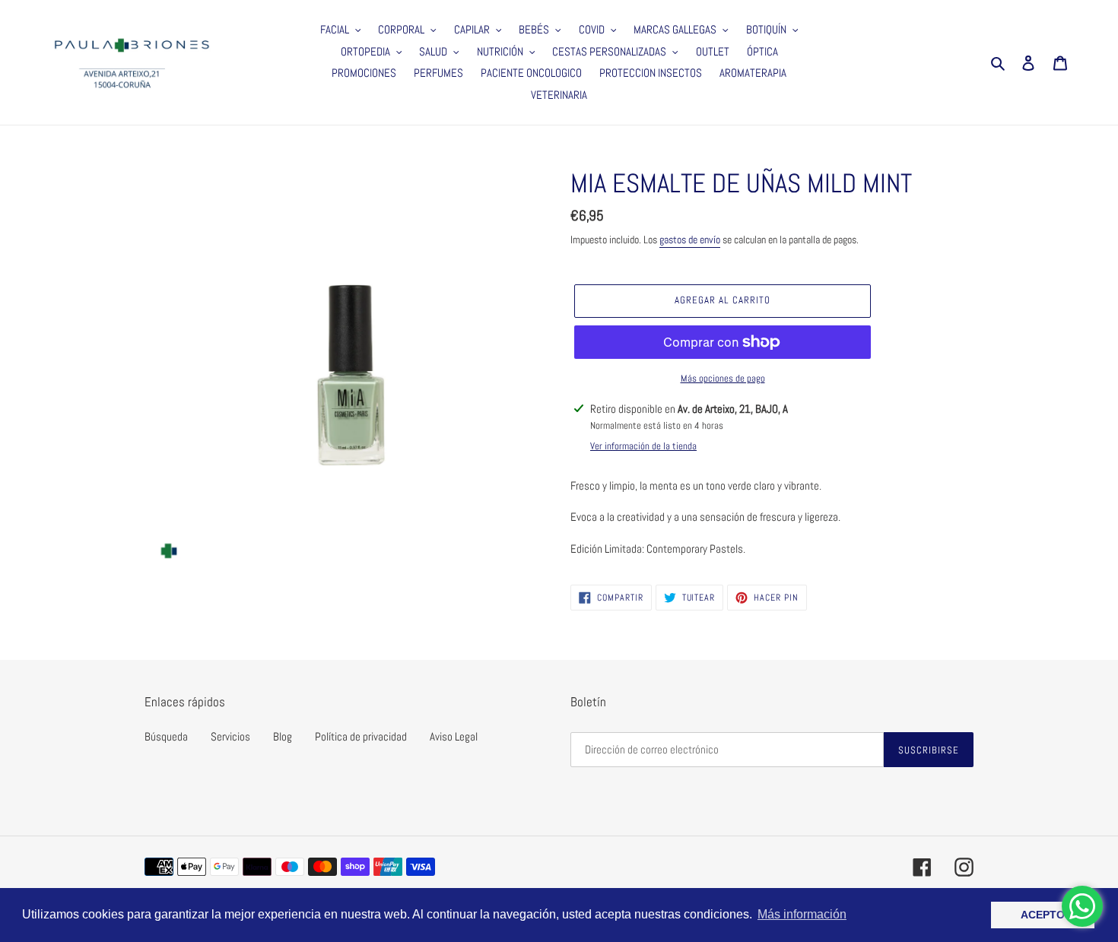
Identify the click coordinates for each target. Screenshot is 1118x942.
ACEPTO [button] (1043, 915)
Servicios (230, 736)
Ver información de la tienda (643, 445)
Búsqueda (166, 736)
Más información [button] (802, 914)
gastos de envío (689, 239)
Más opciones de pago (723, 378)
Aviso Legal (454, 736)
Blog (282, 736)
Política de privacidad (361, 736)
